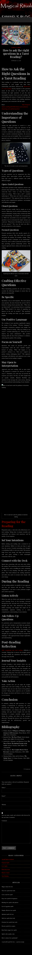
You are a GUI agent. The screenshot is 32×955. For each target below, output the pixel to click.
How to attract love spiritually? (10, 938)
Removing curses (6, 869)
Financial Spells (5, 862)
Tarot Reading (5, 876)
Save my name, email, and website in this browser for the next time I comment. (16, 816)
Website (4, 804)
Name (4, 787)
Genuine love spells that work (9, 922)
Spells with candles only (8, 934)
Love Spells (4, 866)
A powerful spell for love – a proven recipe (13, 942)
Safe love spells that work (8, 918)
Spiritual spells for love (8, 914)
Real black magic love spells (9, 930)
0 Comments (27, 769)
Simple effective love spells (9, 910)
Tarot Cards (16, 47)
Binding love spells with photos (10, 902)
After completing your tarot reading (12, 650)
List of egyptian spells (7, 906)
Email (4, 796)
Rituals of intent (5, 872)
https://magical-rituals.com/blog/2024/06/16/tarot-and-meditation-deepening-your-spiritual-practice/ (16, 107)
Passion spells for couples (8, 926)
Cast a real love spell (7, 894)
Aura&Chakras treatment (8, 859)
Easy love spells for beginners (9, 898)
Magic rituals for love (7, 886)
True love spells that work (8, 890)
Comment (4, 820)
